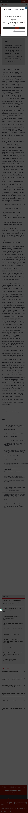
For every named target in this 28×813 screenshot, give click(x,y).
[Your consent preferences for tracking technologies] (1, 610)
